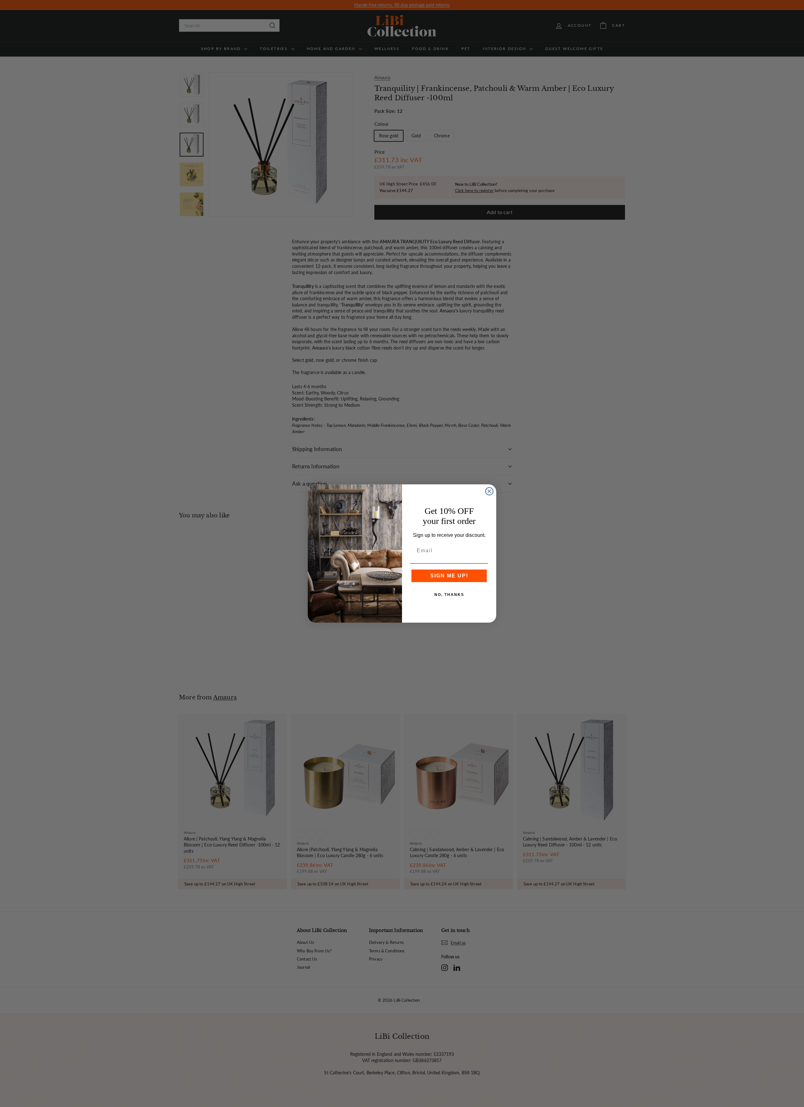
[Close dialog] (489, 491)
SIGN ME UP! (449, 575)
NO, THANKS (449, 594)
